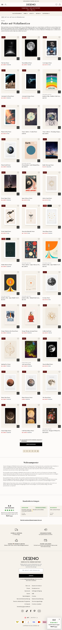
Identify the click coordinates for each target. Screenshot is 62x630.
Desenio (35, 625)
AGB (33, 593)
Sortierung (46, 13)
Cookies (34, 596)
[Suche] (5, 4)
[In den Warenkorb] (18, 58)
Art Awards (27, 604)
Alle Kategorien (16, 13)
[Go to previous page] (24, 451)
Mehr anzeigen (31, 444)
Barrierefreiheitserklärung (23, 598)
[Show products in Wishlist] (56, 4)
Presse (28, 588)
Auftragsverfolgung (37, 591)
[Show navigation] (2, 4)
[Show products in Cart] (59, 4)
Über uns (28, 585)
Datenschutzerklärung (29, 579)
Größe (38, 13)
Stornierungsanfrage (37, 601)
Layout (31, 13)
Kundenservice (36, 588)
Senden (31, 575)
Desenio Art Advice (37, 585)
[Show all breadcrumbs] (2, 17)
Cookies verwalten (36, 604)
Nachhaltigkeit (26, 596)
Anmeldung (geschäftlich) (23, 606)
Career (28, 593)
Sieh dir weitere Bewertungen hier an (31, 520)
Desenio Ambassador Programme (21, 601)
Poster (8, 17)
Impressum (27, 591)
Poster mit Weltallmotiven (18, 17)
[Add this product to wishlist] (18, 37)
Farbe (25, 13)
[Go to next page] (37, 451)
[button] (54, 623)
